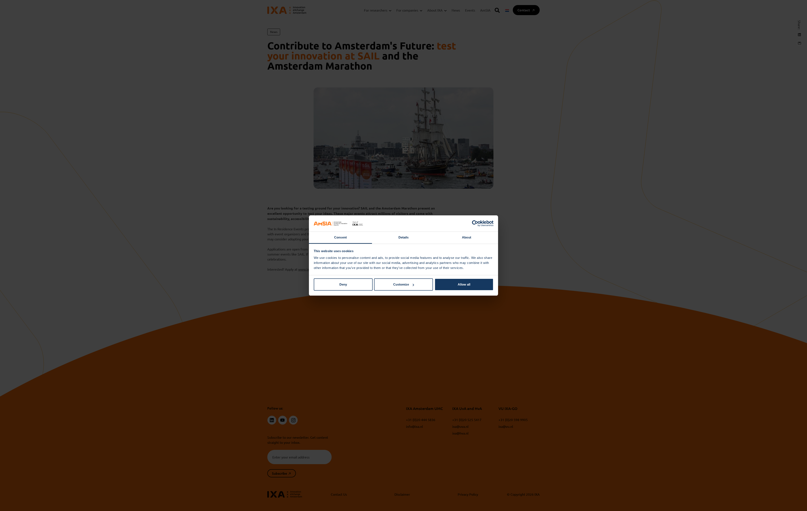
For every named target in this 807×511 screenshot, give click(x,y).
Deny (343, 284)
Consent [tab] (340, 237)
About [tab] (466, 237)
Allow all (464, 284)
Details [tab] (403, 237)
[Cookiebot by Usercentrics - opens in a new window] (475, 223)
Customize (401, 284)
